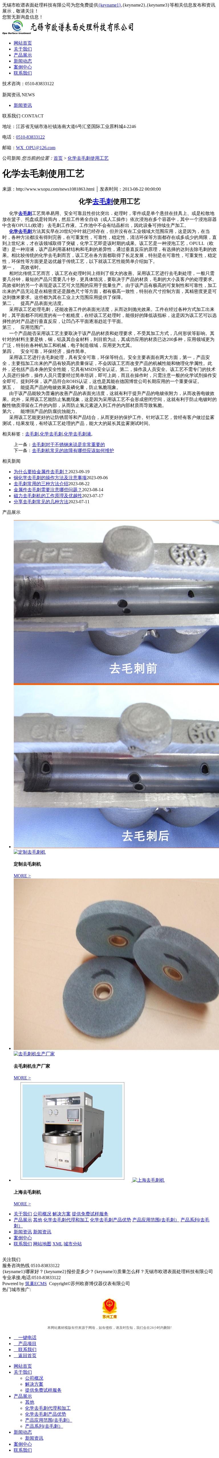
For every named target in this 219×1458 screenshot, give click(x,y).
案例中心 (23, 67)
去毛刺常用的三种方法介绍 (41, 483)
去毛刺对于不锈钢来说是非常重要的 (68, 444)
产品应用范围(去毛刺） (155, 1219)
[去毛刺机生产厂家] (34, 1053)
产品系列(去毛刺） (44, 1426)
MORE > (22, 875)
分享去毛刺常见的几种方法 (41, 501)
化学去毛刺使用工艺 (88, 158)
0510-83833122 (30, 137)
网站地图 (42, 1243)
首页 (58, 158)
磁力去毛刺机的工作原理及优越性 (48, 495)
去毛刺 (32, 434)
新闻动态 (23, 61)
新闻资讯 (23, 105)
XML (57, 1243)
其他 (37, 1219)
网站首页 (23, 43)
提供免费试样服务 (90, 1213)
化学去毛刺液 (77, 434)
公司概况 (42, 1213)
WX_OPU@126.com (35, 147)
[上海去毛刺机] (73, 1180)
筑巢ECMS (36, 1283)
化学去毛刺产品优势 (110, 1219)
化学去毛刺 (51, 434)
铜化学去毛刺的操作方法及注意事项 (50, 477)
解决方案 (61, 1213)
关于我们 (23, 49)
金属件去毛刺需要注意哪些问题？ (48, 489)
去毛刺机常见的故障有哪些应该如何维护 (73, 450)
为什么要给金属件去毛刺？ (41, 471)
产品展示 (23, 55)
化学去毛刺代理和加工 (66, 1219)
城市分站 (73, 1243)
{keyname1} (109, 5)
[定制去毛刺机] (30, 852)
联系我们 (23, 73)
